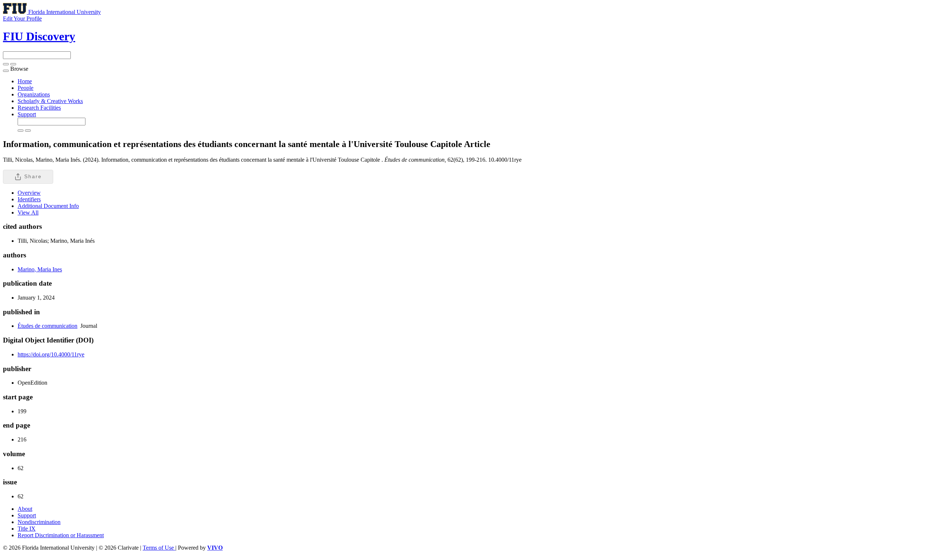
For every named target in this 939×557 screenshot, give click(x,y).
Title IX (27, 528)
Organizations (34, 94)
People (25, 88)
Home (25, 81)
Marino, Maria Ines (40, 269)
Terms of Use (159, 548)
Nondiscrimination (39, 522)
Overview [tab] (29, 193)
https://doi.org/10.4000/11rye (51, 354)
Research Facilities (39, 108)
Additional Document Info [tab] (48, 206)
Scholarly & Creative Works (50, 101)
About (25, 509)
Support (27, 114)
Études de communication (47, 326)
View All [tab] (28, 212)
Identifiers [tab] (29, 199)
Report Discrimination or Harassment (61, 535)
